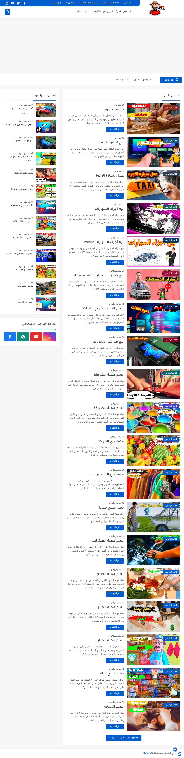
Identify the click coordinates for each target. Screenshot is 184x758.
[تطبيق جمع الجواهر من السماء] (46, 158)
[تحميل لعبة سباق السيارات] (46, 110)
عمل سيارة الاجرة (110, 176)
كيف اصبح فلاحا (111, 508)
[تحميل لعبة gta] (46, 288)
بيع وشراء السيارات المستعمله (98, 275)
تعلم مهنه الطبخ (110, 574)
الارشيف (56, 3)
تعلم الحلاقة (114, 707)
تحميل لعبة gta (25, 286)
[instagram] (6, 3)
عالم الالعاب (83, 11)
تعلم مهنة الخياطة (109, 375)
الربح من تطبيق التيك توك (19, 125)
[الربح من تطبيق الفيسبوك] (46, 255)
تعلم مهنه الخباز (111, 607)
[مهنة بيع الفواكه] (46, 271)
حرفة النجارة (114, 110)
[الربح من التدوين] (46, 304)
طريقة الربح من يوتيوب (21, 205)
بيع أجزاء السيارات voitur (104, 242)
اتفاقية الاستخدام (110, 3)
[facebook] (25, 3)
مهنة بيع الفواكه (111, 441)
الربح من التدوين (25, 302)
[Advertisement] (92, 47)
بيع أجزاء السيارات (109, 209)
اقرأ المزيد (115, 129)
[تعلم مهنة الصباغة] (46, 223)
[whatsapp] (19, 3)
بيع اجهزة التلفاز (111, 143)
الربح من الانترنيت (103, 11)
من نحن (127, 3)
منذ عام (117, 105)
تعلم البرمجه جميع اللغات (103, 309)
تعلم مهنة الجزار (111, 640)
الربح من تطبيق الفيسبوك (19, 254)
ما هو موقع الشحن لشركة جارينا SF (135, 80)
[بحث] (7, 12)
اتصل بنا (69, 3)
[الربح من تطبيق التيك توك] (46, 126)
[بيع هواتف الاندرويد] (46, 142)
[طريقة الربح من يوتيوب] (46, 207)
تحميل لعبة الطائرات (22, 238)
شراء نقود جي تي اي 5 (22, 189)
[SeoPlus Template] (179, 753)
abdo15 (147, 753)
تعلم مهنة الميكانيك (107, 541)
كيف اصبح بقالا (112, 674)
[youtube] (12, 3)
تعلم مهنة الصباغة (109, 408)
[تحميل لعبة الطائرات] (46, 239)
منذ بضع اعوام (115, 237)
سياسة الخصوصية (87, 3)
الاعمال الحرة (123, 11)
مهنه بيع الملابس (109, 475)
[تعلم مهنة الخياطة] (46, 175)
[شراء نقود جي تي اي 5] (46, 191)
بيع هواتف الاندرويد (108, 342)
